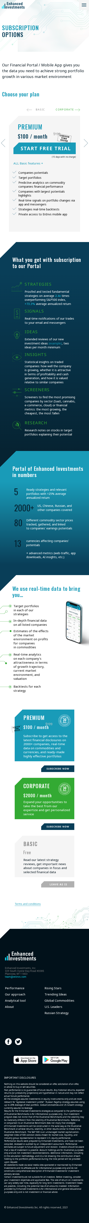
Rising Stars (52, 988)
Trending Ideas (55, 994)
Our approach (15, 994)
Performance (14, 988)
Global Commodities (59, 1000)
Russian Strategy (56, 1012)
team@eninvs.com (15, 976)
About (9, 1006)
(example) (55, 343)
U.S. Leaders (53, 1006)
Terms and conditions (28, 904)
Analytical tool (15, 1000)
